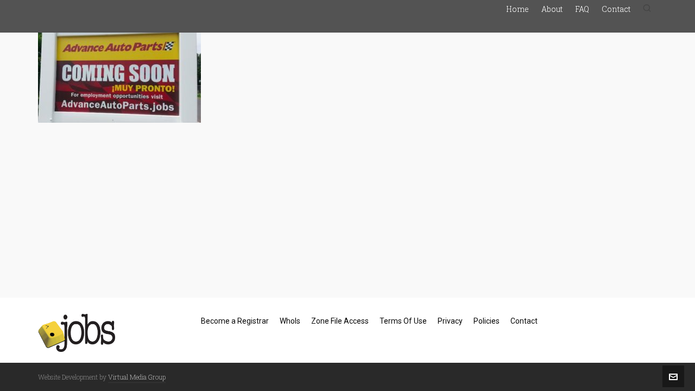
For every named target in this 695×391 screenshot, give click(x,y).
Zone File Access (340, 321)
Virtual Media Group (137, 377)
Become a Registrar (235, 321)
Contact (524, 321)
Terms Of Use (403, 321)
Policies (486, 321)
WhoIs (290, 321)
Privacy (450, 321)
